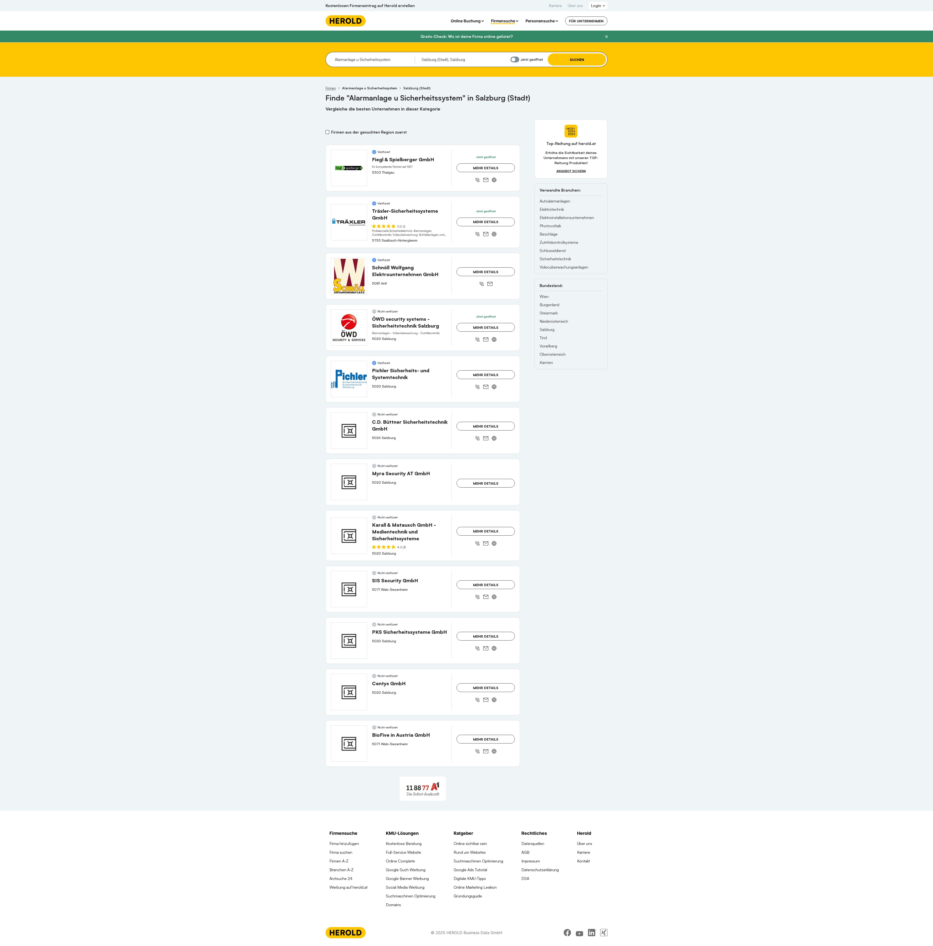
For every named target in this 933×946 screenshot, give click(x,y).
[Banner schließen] (606, 37)
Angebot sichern (571, 171)
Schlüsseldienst (553, 250)
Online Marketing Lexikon (475, 887)
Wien (544, 296)
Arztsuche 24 (340, 878)
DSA (525, 878)
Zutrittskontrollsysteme (559, 242)
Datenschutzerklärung (540, 869)
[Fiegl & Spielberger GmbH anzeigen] (349, 168)
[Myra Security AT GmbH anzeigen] (349, 482)
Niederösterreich (554, 321)
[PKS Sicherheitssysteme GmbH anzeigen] (349, 640)
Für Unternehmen (586, 21)
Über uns (575, 5)
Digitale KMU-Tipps (470, 878)
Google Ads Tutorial (470, 869)
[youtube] (579, 932)
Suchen (577, 60)
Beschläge (549, 234)
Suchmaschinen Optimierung (410, 896)
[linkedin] (591, 932)
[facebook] (567, 932)
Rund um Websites (470, 852)
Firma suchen (340, 852)
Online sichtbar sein (470, 843)
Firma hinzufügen (344, 843)
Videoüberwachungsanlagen (564, 267)
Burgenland (549, 304)
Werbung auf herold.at (348, 887)
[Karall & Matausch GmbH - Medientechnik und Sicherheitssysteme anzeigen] (349, 535)
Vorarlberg (548, 346)
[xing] (603, 932)
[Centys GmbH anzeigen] (349, 692)
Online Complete (400, 861)
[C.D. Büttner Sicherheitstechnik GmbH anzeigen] (349, 430)
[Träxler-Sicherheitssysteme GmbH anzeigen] (349, 222)
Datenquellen (532, 843)
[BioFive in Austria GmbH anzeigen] (349, 743)
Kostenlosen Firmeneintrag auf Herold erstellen (370, 5)
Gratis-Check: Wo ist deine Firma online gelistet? (467, 36)
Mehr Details (485, 168)
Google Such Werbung (405, 869)
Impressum (530, 861)
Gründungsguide (468, 896)
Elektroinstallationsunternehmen (567, 217)
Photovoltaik (550, 225)
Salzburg (547, 329)
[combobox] (373, 59)
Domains (393, 904)
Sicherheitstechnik (555, 258)
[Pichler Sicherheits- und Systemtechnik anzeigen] (349, 379)
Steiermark (549, 313)
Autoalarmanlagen (555, 201)
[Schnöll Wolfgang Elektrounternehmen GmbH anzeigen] (349, 276)
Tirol (543, 337)
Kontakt (583, 861)
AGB (525, 852)
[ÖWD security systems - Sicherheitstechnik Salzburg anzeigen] (349, 327)
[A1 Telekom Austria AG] (423, 789)
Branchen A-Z (341, 869)
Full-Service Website (403, 852)
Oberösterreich (553, 354)
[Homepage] (346, 20)
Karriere (555, 5)
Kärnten (546, 362)
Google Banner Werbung (407, 878)
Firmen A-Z (338, 861)
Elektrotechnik (552, 209)
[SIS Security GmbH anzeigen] (349, 589)
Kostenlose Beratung (404, 843)
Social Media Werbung (405, 887)
